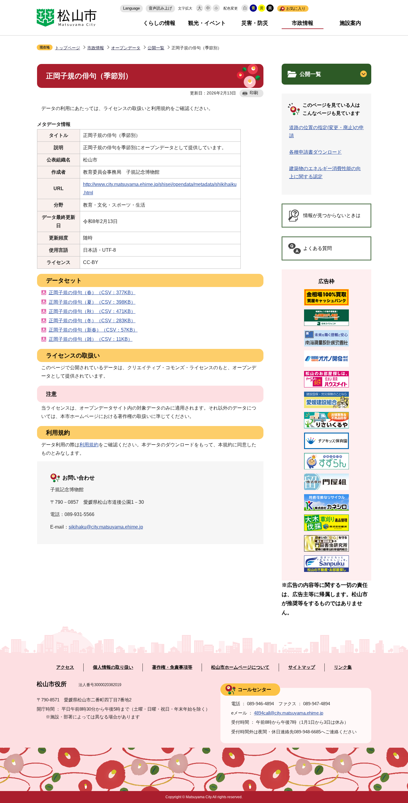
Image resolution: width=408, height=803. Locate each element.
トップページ (67, 47)
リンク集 (343, 667)
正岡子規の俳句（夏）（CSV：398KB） (92, 302)
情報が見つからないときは (332, 215)
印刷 (254, 92)
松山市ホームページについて (240, 667)
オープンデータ (125, 47)
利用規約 (89, 444)
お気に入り (296, 8)
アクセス (65, 667)
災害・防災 (254, 23)
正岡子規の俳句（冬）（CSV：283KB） (92, 320)
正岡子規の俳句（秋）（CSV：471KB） (92, 311)
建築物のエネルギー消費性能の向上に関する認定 (325, 172)
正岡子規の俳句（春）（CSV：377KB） (92, 292)
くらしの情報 (159, 23)
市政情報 (302, 23)
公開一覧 (156, 47)
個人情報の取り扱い (113, 667)
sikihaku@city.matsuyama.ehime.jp (106, 526)
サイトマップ (301, 667)
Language (131, 8)
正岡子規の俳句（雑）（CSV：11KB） (91, 339)
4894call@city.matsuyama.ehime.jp (288, 712)
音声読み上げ (160, 8)
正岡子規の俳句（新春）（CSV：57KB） (93, 329)
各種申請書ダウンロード (315, 152)
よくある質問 (317, 248)
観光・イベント (207, 23)
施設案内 (350, 23)
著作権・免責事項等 (172, 667)
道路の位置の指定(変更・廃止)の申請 (326, 131)
